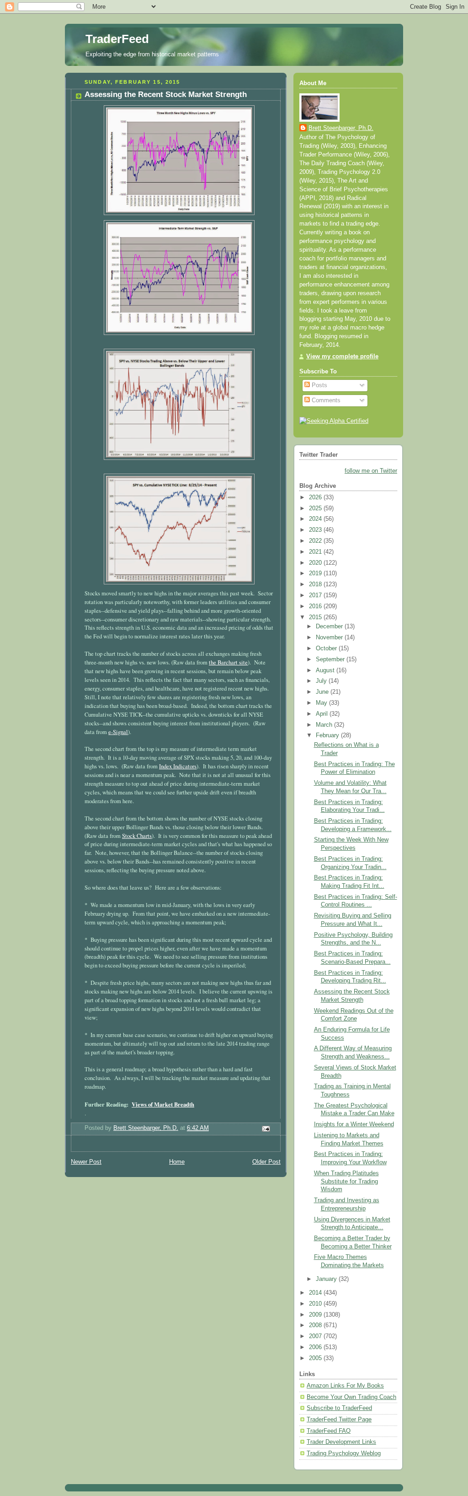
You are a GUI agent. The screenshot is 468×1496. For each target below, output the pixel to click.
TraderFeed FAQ (329, 1431)
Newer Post (86, 1162)
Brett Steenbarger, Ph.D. (340, 128)
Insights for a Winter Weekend (354, 1124)
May (322, 703)
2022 (316, 541)
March (325, 725)
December (330, 626)
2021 (316, 552)
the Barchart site (228, 662)
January (327, 1279)
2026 (316, 497)
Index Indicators (178, 766)
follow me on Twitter (371, 471)
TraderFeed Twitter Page (339, 1419)
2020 (316, 563)
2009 (316, 1315)
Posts (318, 385)
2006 (316, 1347)
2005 (316, 1358)
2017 (316, 595)
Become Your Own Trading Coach (351, 1397)
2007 (316, 1336)
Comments (325, 400)
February (328, 735)
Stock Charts (137, 836)
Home (177, 1162)
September (331, 659)
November (330, 637)
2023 (316, 530)
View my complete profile (342, 356)
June (323, 692)
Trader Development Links (341, 1442)
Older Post (266, 1162)
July (322, 681)
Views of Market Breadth (163, 1104)
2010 (316, 1304)
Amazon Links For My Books (345, 1386)
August (326, 670)
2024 (316, 519)
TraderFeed (117, 39)
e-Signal (118, 732)
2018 (316, 584)
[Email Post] (265, 1128)
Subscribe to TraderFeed (339, 1408)
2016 (316, 606)
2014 (316, 1293)
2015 (316, 617)
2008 (316, 1325)
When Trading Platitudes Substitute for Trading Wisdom (346, 1181)
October (327, 648)
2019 (316, 573)
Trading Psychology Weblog (344, 1453)
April (323, 714)
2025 (316, 508)
